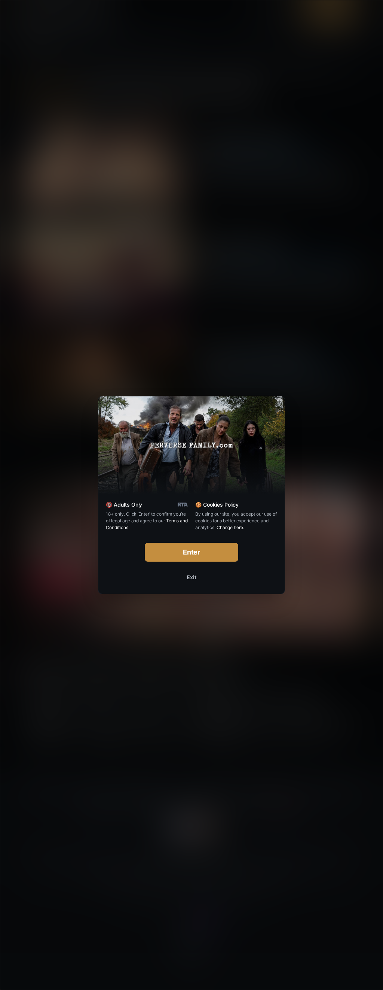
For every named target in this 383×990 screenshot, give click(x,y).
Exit (191, 577)
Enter (191, 552)
